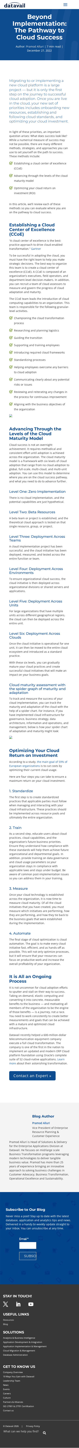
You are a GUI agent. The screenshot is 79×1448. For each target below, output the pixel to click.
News (5, 1384)
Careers (7, 1393)
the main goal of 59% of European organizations (38, 764)
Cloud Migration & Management (19, 1350)
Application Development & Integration (22, 1342)
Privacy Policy (33, 1426)
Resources (8, 1320)
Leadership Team (11, 1380)
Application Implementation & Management (25, 1346)
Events (6, 1389)
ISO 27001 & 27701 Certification (18, 1406)
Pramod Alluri (35, 46)
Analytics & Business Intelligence (19, 1337)
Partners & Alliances (13, 1401)
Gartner (36, 249)
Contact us (8, 1410)
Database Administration (15, 1354)
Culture (7, 1397)
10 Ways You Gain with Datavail (18, 1376)
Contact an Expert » (32, 1075)
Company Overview (13, 1372)
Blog (5, 1324)
